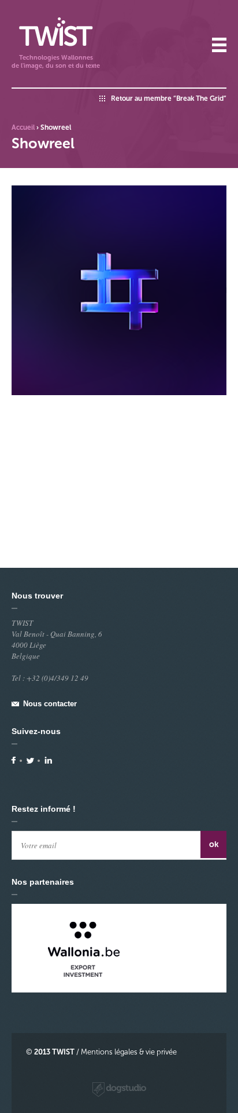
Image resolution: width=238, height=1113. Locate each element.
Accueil (23, 127)
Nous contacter (50, 703)
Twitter (30, 760)
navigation (219, 45)
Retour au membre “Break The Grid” (168, 98)
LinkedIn (48, 760)
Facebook (13, 760)
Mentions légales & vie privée (129, 1052)
